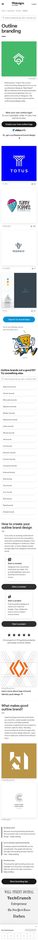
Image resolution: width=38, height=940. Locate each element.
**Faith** (7, 268)
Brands (18, 11)
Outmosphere (7, 819)
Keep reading (16, 836)
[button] (36, 926)
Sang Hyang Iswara (8, 688)
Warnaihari (7, 226)
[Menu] (3, 4)
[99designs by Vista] (18, 4)
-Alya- (6, 184)
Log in (34, 4)
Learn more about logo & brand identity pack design (16, 692)
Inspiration (11, 11)
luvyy (5, 310)
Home (4, 11)
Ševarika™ (33, 78)
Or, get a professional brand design (19, 135)
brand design (15, 101)
